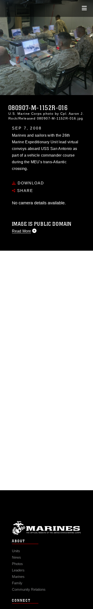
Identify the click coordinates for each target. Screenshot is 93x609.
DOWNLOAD (30, 183)
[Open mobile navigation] (84, 8)
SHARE (24, 191)
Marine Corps (46, 528)
